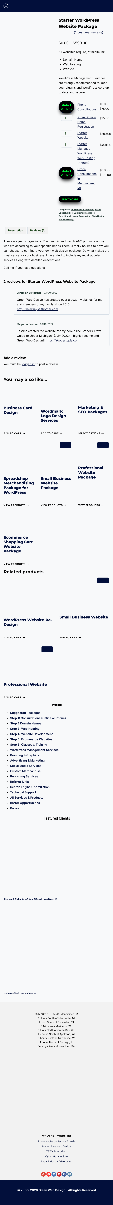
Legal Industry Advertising (56, 1161)
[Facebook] (64, 1174)
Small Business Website (83, 617)
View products (14, 505)
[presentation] (56, 860)
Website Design (66, 219)
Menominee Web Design (56, 1146)
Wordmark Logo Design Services (53, 416)
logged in (28, 364)
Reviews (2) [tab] (37, 230)
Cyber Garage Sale (56, 1156)
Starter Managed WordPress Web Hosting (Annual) (86, 153)
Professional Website (25, 684)
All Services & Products (82, 209)
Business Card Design (18, 410)
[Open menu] (6, 6)
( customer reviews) (88, 32)
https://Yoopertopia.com (62, 340)
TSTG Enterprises (56, 1151)
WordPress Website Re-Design (28, 622)
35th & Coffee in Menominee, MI (20, 993)
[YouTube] (48, 1174)
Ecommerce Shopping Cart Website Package (18, 544)
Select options (66, 106)
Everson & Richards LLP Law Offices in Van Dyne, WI (30, 899)
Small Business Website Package (56, 483)
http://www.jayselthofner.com (37, 309)
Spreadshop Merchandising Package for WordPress (19, 485)
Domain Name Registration (77, 216)
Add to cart (69, 199)
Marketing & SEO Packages (92, 409)
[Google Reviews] (43, 1174)
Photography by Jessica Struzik (56, 1141)
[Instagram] (69, 1174)
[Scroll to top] (109, 1192)
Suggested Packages (84, 213)
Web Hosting (98, 216)
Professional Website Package (90, 472)
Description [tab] (15, 230)
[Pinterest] (59, 1174)
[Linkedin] (53, 1174)
